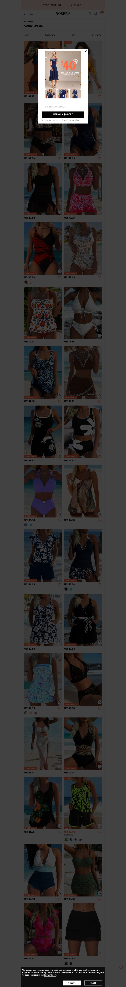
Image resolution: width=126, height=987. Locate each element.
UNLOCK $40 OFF (63, 114)
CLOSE (93, 983)
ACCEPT (71, 983)
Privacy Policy (50, 975)
